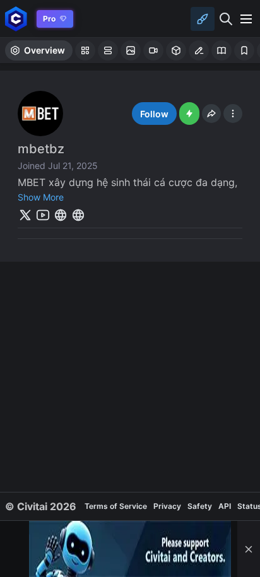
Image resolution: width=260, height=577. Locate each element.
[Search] (226, 19)
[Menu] (246, 19)
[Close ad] (248, 549)
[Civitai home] (16, 18)
